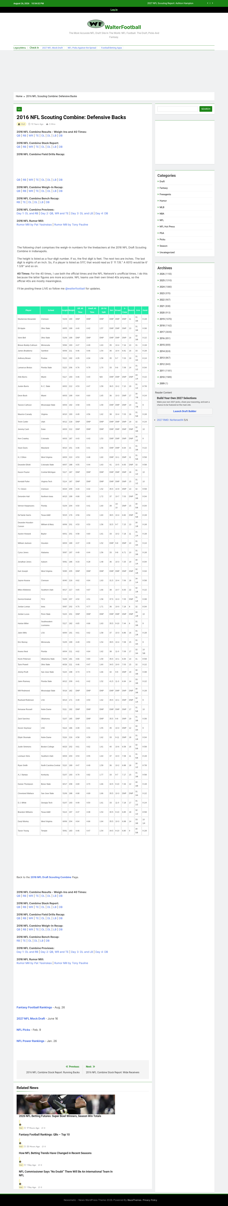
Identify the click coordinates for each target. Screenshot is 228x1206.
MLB (162, 207)
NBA (162, 213)
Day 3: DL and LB (82, 213)
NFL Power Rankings (30, 1041)
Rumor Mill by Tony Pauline (71, 224)
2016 (162, 338)
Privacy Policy (150, 1200)
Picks (162, 239)
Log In (114, 9)
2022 (162, 299)
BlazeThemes (134, 1200)
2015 (162, 344)
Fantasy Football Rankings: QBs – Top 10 (44, 1134)
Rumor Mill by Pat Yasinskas (34, 224)
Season (163, 245)
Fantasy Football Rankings (34, 1007)
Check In (34, 47)
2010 (162, 377)
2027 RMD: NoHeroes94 (170, 419)
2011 (162, 370)
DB (61, 135)
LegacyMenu (19, 48)
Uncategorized (167, 252)
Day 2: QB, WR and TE (55, 213)
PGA (162, 233)
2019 (162, 319)
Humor (163, 200)
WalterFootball (123, 27)
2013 (162, 357)
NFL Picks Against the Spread (82, 48)
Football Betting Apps (111, 48)
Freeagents (165, 194)
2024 (162, 286)
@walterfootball (75, 288)
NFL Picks (23, 1029)
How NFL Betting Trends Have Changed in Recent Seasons (55, 1153)
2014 (162, 351)
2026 (162, 274)
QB (18, 135)
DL (49, 135)
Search (205, 109)
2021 (162, 306)
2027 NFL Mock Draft (52, 48)
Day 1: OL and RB (27, 213)
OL (43, 135)
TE (37, 135)
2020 (162, 312)
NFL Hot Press (167, 226)
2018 (162, 325)
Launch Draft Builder (184, 411)
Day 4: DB (101, 213)
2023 (162, 293)
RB (24, 135)
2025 (162, 280)
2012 (162, 364)
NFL (19, 109)
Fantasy (164, 188)
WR (31, 135)
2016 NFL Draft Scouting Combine (51, 877)
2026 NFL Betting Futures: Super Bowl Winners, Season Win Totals (159, 5)
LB (54, 135)
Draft (162, 181)
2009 (162, 383)
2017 (162, 332)
